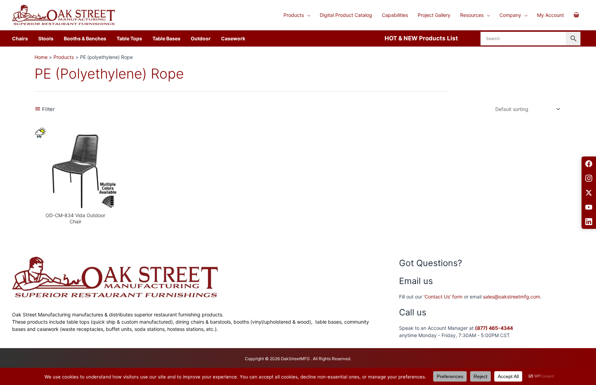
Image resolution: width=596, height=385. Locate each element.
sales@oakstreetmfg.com (511, 297)
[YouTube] (589, 207)
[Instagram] (589, 178)
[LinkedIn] (589, 221)
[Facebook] (589, 163)
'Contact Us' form (443, 297)
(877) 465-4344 (494, 328)
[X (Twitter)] (589, 192)
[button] (307, 15)
